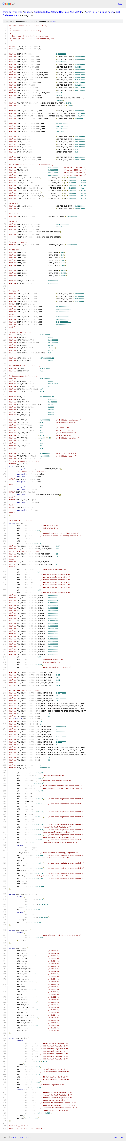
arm (95, 11)
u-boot (28, 11)
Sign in (121, 4)
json (122, 1137)
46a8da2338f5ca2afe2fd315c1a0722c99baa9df (58, 11)
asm (111, 11)
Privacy (21, 1137)
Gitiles (14, 1137)
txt (115, 1137)
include (103, 11)
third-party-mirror (12, 11)
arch (88, 11)
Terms (28, 1137)
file (53, 21)
